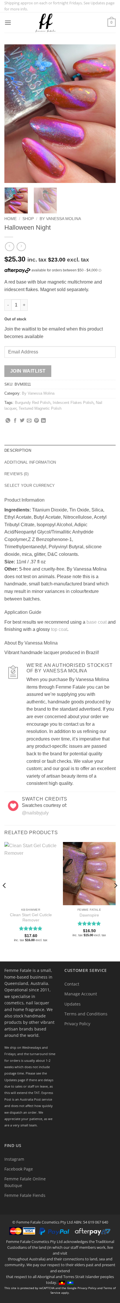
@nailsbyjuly (35, 812)
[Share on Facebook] (15, 420)
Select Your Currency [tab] (29, 485)
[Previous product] (21, 246)
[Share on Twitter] (22, 420)
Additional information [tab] (30, 462)
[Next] (106, 114)
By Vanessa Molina (60, 219)
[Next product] (9, 246)
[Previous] (14, 114)
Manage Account (80, 994)
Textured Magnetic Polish (40, 408)
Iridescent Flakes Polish (73, 402)
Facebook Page (18, 1169)
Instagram (14, 1159)
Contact (71, 984)
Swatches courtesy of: (44, 805)
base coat (97, 622)
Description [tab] (17, 450)
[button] (7, 22)
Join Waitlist (28, 371)
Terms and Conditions (85, 1014)
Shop (28, 219)
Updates (72, 1004)
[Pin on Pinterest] (36, 420)
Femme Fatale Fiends (24, 1195)
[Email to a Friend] (29, 420)
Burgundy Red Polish (32, 402)
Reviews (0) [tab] (16, 474)
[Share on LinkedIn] (43, 420)
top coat (59, 629)
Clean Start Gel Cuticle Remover (31, 917)
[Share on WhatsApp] (8, 420)
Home (10, 219)
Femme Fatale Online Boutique (25, 1182)
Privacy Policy (77, 1023)
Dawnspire (89, 915)
